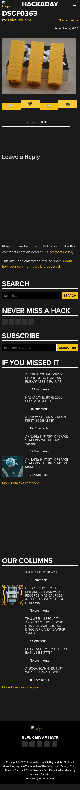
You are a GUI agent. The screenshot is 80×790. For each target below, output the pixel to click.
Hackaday (40, 4)
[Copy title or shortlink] (25, 28)
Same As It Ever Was (41, 572)
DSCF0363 (36, 122)
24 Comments (39, 389)
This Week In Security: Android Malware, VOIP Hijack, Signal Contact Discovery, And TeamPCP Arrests (45, 626)
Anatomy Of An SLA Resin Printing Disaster (45, 419)
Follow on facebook (5, 322)
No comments (68, 20)
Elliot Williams (20, 20)
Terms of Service (14, 770)
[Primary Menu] (74, 4)
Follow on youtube (18, 322)
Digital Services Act (36, 770)
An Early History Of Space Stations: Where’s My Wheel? (46, 440)
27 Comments (39, 451)
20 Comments (39, 475)
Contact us (31, 322)
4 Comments (38, 641)
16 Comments (39, 428)
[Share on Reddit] (20, 28)
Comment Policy (59, 252)
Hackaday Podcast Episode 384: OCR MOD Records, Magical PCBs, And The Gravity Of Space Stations (46, 595)
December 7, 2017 (66, 28)
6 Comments (38, 580)
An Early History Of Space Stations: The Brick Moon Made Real (46, 463)
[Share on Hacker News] (15, 28)
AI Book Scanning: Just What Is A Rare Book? (44, 670)
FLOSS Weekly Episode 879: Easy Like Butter (46, 651)
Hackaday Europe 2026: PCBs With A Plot (44, 399)
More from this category (20, 483)
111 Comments (39, 680)
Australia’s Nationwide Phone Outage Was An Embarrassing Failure (44, 378)
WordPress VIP (47, 778)
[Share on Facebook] (4, 28)
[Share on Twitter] (9, 28)
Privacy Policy (68, 766)
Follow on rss (24, 322)
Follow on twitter (11, 322)
